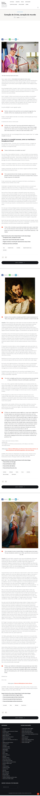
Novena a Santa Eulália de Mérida (28, 739)
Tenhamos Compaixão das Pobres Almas (9, 777)
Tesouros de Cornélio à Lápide (7, 778)
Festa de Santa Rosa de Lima (10, 468)
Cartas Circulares (5, 743)
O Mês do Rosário (5, 766)
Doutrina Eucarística (6, 747)
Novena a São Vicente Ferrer (27, 729)
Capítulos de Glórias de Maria (7, 742)
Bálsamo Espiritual (5, 735)
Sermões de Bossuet (6, 775)
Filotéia (3, 752)
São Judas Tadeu (5, 774)
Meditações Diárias (5, 757)
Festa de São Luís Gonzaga (9, 461)
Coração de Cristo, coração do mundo (12, 237)
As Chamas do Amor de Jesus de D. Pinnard (10, 731)
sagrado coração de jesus (27, 247)
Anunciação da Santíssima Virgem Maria (12, 695)
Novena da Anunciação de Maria (27, 732)
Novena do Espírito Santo (7, 763)
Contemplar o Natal (5, 746)
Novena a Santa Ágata (25, 742)
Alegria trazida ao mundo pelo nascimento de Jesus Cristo (16, 241)
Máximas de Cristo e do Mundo (10, 243)
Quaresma (4, 770)
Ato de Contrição (25, 738)
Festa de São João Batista (9, 465)
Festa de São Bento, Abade (9, 463)
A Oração (4, 729)
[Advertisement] (20, 28)
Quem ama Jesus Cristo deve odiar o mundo (13, 239)
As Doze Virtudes (5, 732)
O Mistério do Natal (6, 767)
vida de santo (14, 474)
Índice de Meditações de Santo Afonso (23, 683)
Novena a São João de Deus (26, 731)
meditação (16, 705)
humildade (18, 247)
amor (4, 247)
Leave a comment (19, 262)
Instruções (4, 756)
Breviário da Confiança (6, 738)
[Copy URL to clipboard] (3, 257)
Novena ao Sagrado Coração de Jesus (9, 761)
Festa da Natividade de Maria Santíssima (12, 701)
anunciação (5, 705)
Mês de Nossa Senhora (6, 759)
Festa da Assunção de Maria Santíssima (12, 699)
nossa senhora (23, 705)
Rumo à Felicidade (5, 773)
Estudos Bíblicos (5, 750)
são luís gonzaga (5, 474)
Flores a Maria (5, 753)
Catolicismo (4, 745)
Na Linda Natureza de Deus (7, 760)
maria (11, 705)
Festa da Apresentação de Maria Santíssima (13, 697)
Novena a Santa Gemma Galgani (27, 728)
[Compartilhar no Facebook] (4, 39)
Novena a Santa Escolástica (26, 741)
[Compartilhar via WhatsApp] (11, 39)
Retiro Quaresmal (5, 771)
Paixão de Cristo (5, 768)
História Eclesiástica (6, 754)
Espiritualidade (5, 749)
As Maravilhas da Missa (6, 734)
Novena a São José (25, 736)
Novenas (4, 764)
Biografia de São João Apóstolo (7, 736)
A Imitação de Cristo (6, 728)
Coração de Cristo (10, 247)
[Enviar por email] (17, 39)
